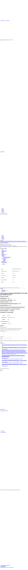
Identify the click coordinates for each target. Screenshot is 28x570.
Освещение (3, 255)
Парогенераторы (5, 246)
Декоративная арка (4, 250)
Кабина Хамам (4, 251)
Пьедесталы (3, 261)
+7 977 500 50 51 (7, 20)
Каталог (3, 209)
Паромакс (9, 246)
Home (1, 246)
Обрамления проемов (9, 241)
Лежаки (3, 253)
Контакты (3, 212)
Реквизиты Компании (3, 566)
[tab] (15, 290)
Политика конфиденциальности (5, 565)
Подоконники (22, 241)
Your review (2, 336)
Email (1, 339)
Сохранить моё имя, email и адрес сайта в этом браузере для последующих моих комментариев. (14, 340)
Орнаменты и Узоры (15, 241)
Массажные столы (4, 254)
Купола (3, 252)
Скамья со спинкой (4, 262)
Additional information (4, 290)
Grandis (4, 259)
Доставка (3, 210)
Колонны (4, 241)
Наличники (1, 241)
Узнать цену (6, 349)
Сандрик (3, 242)
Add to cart (2, 288)
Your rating (1, 331)
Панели (3, 256)
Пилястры (19, 241)
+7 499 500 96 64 (2, 20)
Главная (3, 208)
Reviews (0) (3, 291)
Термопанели (7, 242)
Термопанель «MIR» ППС (6, 257)
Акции (2, 211)
